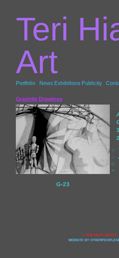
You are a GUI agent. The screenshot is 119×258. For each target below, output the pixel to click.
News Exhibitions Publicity (70, 83)
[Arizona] (63, 139)
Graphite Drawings (39, 99)
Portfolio (25, 83)
